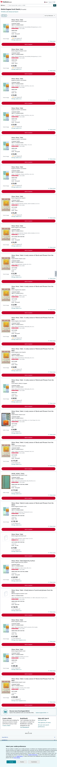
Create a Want (6, 725)
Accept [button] (11, 761)
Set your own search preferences (43, 725)
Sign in (50, 2)
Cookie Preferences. (33, 754)
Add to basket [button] (28, 44)
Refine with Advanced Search (10, 11)
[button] (51, 41)
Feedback (55, 273)
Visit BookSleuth (24, 727)
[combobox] (30, 5)
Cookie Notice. (19, 756)
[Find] (54, 5)
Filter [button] (5, 15)
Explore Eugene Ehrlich (41, 712)
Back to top (28, 733)
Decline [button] (22, 761)
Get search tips (42, 720)
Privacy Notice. (16, 757)
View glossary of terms (44, 722)
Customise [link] (34, 761)
